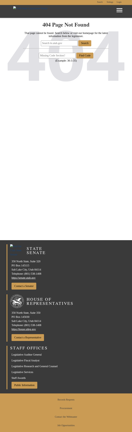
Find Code (85, 55)
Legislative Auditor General (27, 354)
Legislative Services (22, 372)
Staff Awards (19, 377)
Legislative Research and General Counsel (35, 366)
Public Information (24, 385)
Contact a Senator (24, 286)
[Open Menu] (119, 10)
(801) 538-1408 (32, 273)
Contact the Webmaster (66, 417)
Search (100, 2)
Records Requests (66, 399)
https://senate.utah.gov (24, 277)
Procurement (66, 408)
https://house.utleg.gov (24, 329)
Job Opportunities (66, 425)
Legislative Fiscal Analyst (25, 360)
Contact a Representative (27, 337)
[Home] (30, 11)
